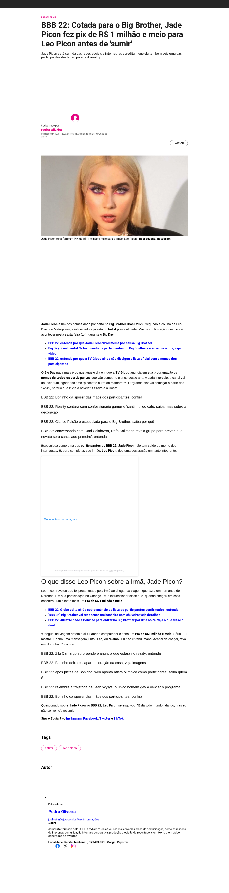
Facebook (90, 718)
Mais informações (88, 819)
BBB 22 (49, 748)
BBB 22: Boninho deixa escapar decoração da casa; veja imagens (93, 663)
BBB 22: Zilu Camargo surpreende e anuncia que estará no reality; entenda (101, 653)
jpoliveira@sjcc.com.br (62, 819)
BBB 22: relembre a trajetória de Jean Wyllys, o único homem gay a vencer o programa (110, 687)
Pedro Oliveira (51, 130)
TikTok (118, 718)
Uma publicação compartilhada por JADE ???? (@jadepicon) (89, 570)
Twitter (105, 718)
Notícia (179, 143)
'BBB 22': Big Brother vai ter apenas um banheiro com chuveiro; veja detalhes (104, 615)
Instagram (74, 718)
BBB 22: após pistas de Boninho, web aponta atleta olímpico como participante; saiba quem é (114, 675)
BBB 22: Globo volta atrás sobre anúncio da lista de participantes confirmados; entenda (113, 610)
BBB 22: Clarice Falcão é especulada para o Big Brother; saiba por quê (97, 422)
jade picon (69, 748)
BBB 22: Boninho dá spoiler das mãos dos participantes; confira (91, 397)
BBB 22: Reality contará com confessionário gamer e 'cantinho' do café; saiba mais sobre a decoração (113, 409)
